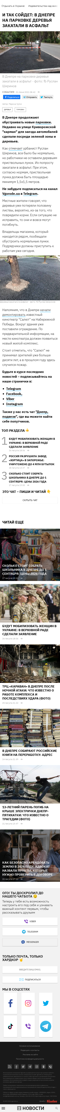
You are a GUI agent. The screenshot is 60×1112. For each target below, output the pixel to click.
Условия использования (29, 1046)
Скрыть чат (30, 500)
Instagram (14, 404)
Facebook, (14, 393)
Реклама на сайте (30, 1054)
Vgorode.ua (11, 193)
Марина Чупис (15, 104)
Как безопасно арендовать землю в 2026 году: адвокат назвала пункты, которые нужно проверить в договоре (27, 868)
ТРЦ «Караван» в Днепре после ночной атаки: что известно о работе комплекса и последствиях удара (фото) (28, 692)
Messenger (32, 942)
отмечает (15, 148)
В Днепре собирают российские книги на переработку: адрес (29, 753)
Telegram (30, 193)
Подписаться (33, 979)
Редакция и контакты (30, 1050)
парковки (43, 122)
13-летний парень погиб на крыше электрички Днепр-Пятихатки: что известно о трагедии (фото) (25, 813)
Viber (10, 398)
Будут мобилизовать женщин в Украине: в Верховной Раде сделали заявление (32, 443)
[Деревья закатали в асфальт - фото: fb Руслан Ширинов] (30, 277)
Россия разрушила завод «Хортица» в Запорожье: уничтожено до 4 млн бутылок (31, 460)
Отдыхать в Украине (13, 5)
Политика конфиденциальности (30, 1059)
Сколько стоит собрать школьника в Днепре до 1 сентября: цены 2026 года (27, 477)
